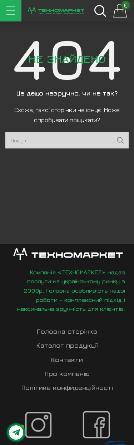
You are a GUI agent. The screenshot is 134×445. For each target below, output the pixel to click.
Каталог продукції (67, 345)
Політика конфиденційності (67, 387)
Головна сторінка (67, 331)
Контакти (67, 359)
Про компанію (67, 373)
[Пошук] (100, 11)
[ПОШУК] (120, 140)
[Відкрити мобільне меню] (10, 10)
